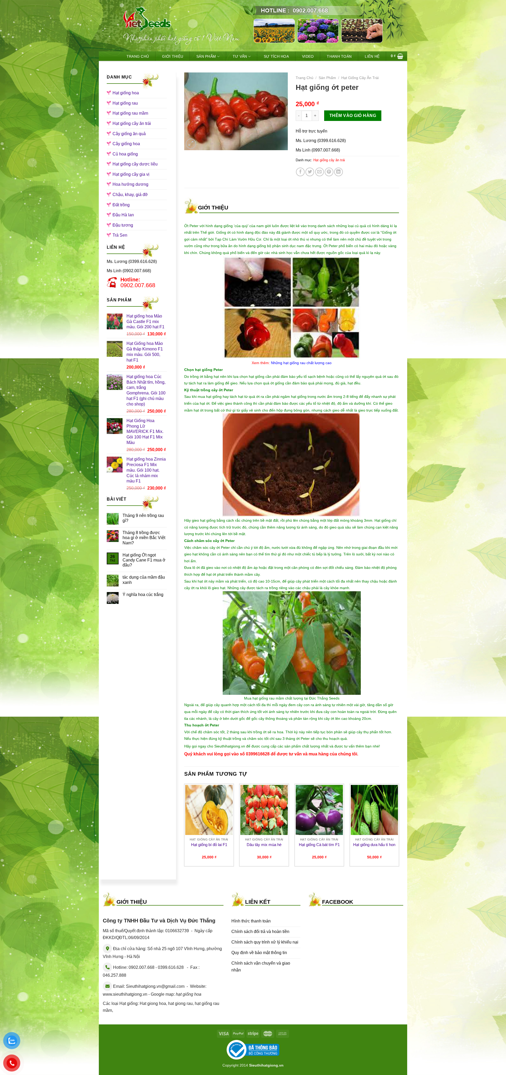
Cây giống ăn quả (129, 133)
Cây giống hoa (126, 143)
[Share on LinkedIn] (338, 172)
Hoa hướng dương (130, 184)
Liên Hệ (372, 56)
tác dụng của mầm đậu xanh (144, 579)
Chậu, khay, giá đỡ (130, 194)
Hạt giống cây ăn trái (132, 123)
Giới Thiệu (172, 56)
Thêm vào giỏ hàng (352, 115)
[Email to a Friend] (319, 172)
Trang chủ (304, 78)
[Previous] (184, 827)
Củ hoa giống (125, 154)
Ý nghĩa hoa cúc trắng (143, 594)
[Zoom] (191, 144)
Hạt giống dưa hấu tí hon (374, 844)
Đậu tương (123, 225)
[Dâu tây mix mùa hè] (264, 810)
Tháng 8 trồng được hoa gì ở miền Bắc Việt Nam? (144, 537)
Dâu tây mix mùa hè (264, 844)
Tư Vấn (240, 56)
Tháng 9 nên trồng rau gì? (143, 518)
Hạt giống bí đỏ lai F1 (209, 844)
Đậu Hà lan (123, 215)
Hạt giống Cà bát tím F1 (319, 844)
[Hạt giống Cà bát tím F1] (319, 810)
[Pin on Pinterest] (329, 172)
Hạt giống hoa (126, 93)
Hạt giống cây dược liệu (135, 164)
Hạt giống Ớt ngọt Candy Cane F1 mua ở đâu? (144, 560)
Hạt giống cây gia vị (131, 174)
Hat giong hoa (153, 1003)
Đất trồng (121, 205)
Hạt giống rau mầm (130, 113)
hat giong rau (180, 1003)
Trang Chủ (137, 56)
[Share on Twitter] (309, 172)
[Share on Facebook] (300, 172)
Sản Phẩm (206, 56)
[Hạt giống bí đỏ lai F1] (209, 810)
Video (308, 56)
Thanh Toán (339, 56)
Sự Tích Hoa (276, 56)
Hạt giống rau (125, 103)
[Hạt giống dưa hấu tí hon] (374, 810)
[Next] (399, 827)
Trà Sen (120, 235)
